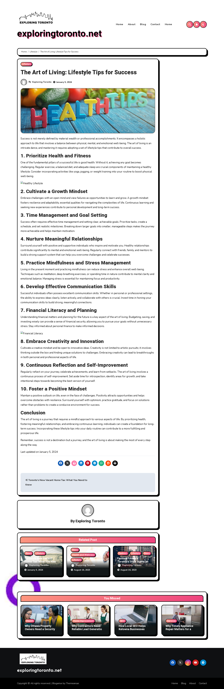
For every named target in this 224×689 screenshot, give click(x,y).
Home (119, 24)
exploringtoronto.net (59, 33)
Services (171, 620)
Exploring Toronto (42, 82)
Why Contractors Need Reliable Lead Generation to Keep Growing (87, 629)
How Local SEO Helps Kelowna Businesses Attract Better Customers (135, 629)
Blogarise (57, 683)
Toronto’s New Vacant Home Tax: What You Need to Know (40, 561)
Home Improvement (83, 620)
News (28, 553)
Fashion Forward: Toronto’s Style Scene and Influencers (133, 561)
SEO (122, 620)
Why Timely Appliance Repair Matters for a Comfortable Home (179, 629)
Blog (143, 24)
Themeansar (72, 683)
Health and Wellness (83, 554)
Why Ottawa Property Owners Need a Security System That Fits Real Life (41, 629)
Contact (155, 24)
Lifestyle (26, 64)
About (132, 24)
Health (29, 620)
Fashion (123, 553)
